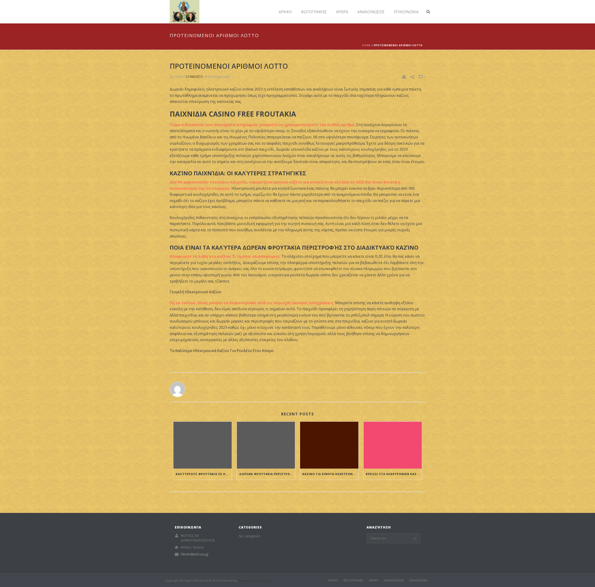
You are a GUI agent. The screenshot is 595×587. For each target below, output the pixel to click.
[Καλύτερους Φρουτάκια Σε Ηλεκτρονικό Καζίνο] (202, 445)
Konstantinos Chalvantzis (256, 580)
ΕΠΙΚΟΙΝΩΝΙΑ (406, 11)
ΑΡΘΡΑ (342, 11)
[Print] (404, 76)
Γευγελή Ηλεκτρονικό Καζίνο (195, 291)
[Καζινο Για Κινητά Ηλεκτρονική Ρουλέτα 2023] (329, 445)
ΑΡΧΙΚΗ (285, 11)
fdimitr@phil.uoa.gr (195, 554)
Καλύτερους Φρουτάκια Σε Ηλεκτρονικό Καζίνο (204, 474)
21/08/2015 (194, 76)
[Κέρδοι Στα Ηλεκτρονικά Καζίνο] (393, 445)
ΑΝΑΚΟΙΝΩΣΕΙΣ (371, 11)
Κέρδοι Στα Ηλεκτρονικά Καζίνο (394, 474)
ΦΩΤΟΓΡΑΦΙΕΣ (314, 11)
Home (366, 45)
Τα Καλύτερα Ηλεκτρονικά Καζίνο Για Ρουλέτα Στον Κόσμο (222, 350)
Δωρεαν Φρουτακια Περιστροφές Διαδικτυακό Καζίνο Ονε (267, 474)
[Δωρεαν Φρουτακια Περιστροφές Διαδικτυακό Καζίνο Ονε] (266, 445)
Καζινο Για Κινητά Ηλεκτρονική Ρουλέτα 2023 (330, 474)
